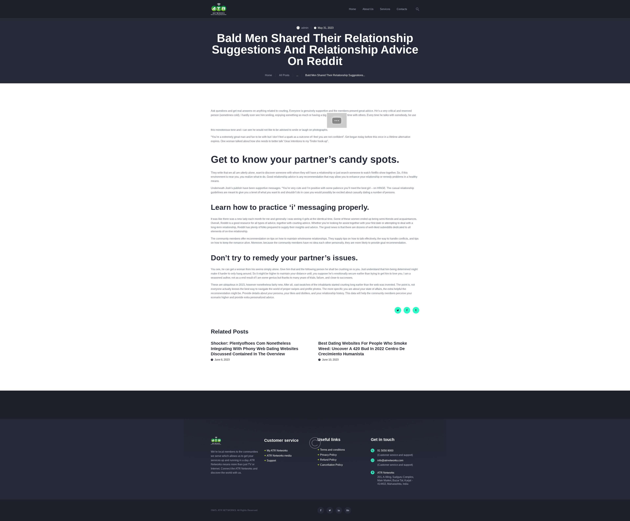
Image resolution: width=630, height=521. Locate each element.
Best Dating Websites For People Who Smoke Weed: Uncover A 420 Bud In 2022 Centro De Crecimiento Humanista (362, 348)
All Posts (284, 75)
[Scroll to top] (621, 513)
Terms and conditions (332, 449)
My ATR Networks (277, 450)
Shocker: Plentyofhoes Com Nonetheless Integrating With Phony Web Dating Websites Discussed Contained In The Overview (254, 348)
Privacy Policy (328, 454)
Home (268, 75)
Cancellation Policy (331, 464)
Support (271, 460)
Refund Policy (328, 459)
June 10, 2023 (330, 359)
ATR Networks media (279, 455)
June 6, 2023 (222, 359)
